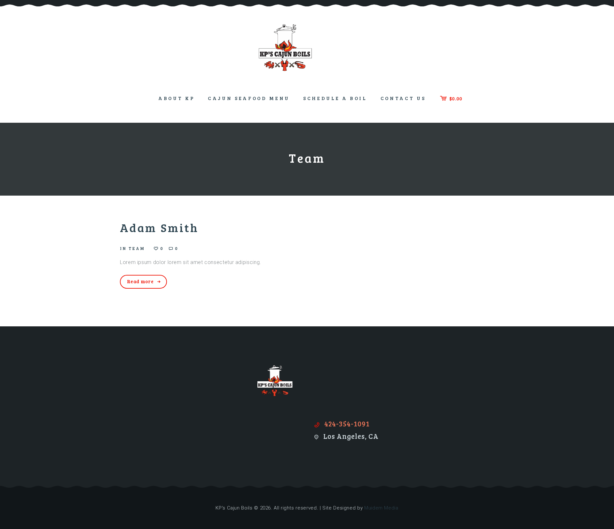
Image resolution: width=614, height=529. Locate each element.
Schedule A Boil (335, 98)
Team (137, 248)
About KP (176, 98)
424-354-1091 (347, 423)
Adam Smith (159, 227)
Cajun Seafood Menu (249, 98)
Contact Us (403, 98)
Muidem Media (381, 508)
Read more (140, 281)
